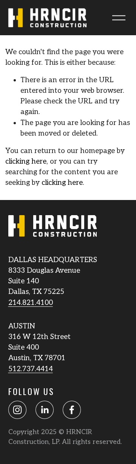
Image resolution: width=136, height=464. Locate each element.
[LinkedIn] (45, 410)
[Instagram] (17, 410)
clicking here (25, 161)
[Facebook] (72, 410)
